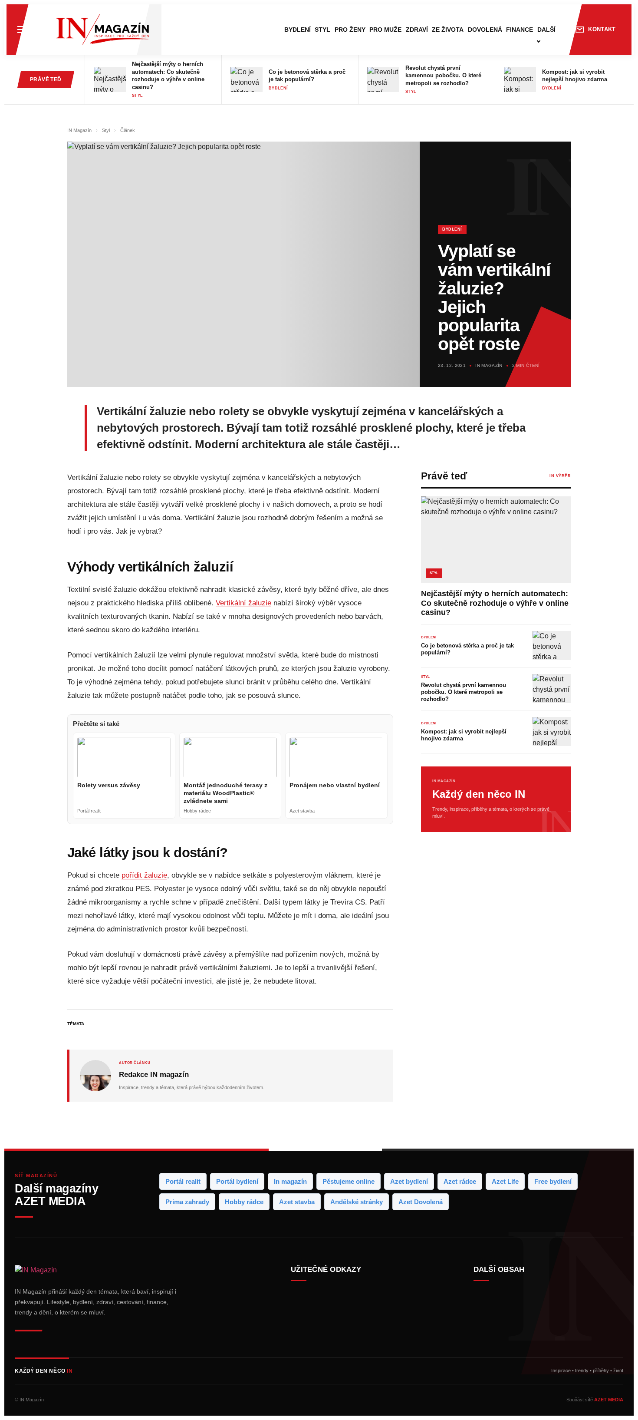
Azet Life (505, 1181)
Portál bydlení (237, 1181)
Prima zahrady (187, 1201)
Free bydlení (553, 1181)
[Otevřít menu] (22, 29)
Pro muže (385, 29)
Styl (322, 29)
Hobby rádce (244, 1201)
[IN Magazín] (102, 29)
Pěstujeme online (348, 1181)
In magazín (290, 1181)
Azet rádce (460, 1181)
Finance (519, 29)
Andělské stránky (356, 1201)
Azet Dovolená (420, 1201)
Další (546, 29)
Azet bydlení (409, 1181)
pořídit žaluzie (144, 875)
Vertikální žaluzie (243, 603)
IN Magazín (80, 130)
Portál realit (183, 1181)
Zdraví (417, 29)
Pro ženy (350, 29)
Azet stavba (297, 1201)
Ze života (448, 29)
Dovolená (485, 29)
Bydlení (297, 29)
